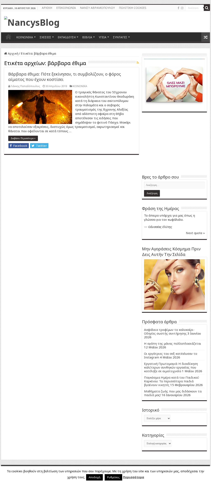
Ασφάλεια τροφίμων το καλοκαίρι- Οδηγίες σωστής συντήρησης (169, 331)
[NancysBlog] (32, 21)
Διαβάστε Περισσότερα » (23, 138)
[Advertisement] (174, 143)
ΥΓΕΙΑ (102, 37)
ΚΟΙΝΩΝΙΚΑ (24, 37)
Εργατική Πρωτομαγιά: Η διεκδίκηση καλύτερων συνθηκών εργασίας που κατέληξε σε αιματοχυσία (171, 367)
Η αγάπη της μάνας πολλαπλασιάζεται (172, 343)
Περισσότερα (133, 477)
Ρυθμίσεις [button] (113, 477)
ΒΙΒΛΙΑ (87, 37)
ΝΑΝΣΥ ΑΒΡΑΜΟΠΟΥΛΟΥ (97, 8)
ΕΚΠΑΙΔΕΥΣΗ (67, 37)
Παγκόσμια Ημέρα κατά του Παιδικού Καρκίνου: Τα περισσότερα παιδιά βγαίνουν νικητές (171, 381)
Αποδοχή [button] (94, 477)
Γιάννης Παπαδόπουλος (25, 86)
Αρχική (12, 53)
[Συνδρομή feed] (138, 62)
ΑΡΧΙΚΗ (47, 8)
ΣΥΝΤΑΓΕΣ (120, 37)
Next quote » (195, 233)
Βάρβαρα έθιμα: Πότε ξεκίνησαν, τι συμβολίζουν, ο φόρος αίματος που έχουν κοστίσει (64, 76)
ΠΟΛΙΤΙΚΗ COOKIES (132, 8)
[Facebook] (178, 8)
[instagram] (182, 8)
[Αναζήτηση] (207, 8)
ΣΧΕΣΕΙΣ (45, 37)
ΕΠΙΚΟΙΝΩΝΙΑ (66, 8)
